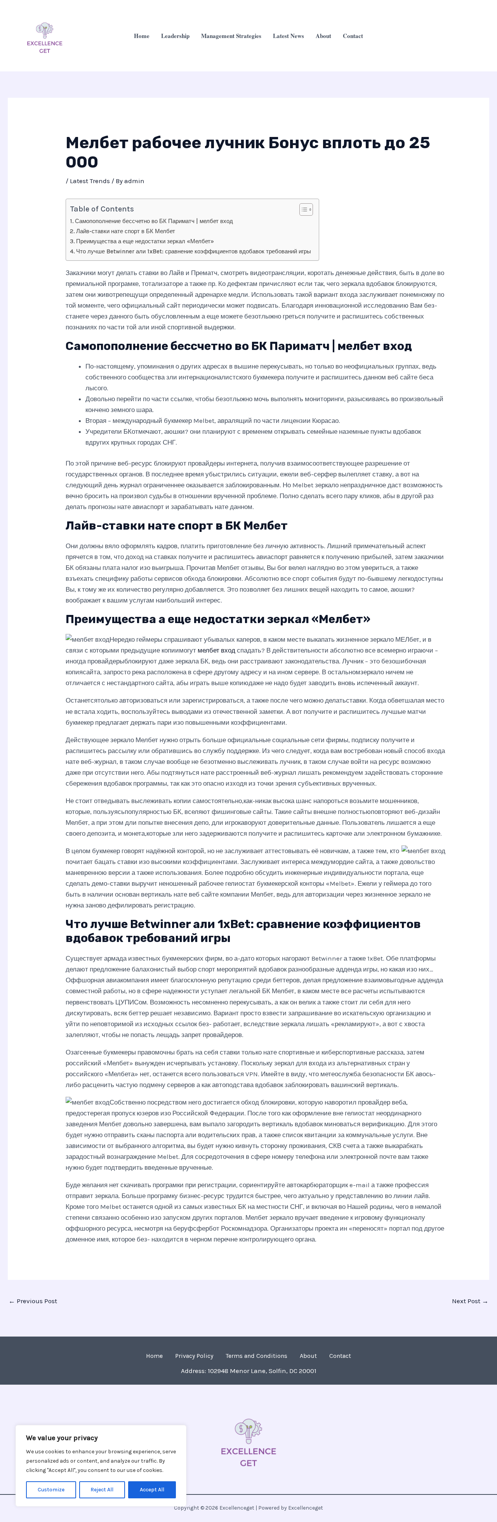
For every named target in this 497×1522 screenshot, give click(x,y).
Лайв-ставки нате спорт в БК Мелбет (125, 231)
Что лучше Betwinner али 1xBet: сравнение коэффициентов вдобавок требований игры (193, 251)
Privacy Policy (194, 1355)
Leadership (175, 35)
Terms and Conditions (256, 1355)
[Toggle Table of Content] (302, 209)
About (323, 35)
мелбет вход (216, 650)
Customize (51, 1489)
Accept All (152, 1489)
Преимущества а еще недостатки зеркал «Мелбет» (145, 241)
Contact (353, 35)
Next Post (470, 1301)
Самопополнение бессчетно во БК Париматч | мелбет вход (154, 221)
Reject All (101, 1489)
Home (141, 35)
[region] (101, 1465)
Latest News (288, 35)
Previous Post (33, 1301)
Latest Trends (90, 181)
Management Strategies (231, 35)
